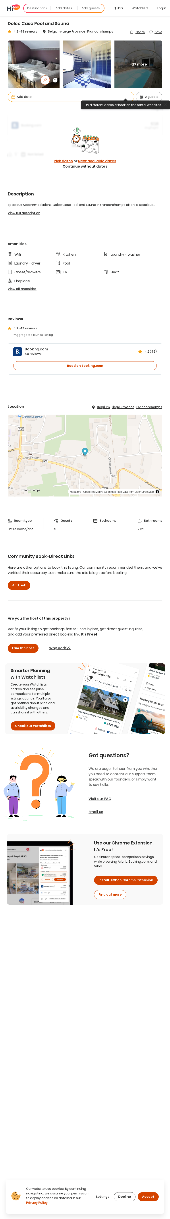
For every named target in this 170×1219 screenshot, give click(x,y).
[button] (118, 8)
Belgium (54, 31)
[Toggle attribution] (157, 491)
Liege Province (74, 31)
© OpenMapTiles (111, 491)
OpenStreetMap (144, 491)
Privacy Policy (37, 1202)
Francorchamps (100, 31)
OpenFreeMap (92, 491)
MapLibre (75, 491)
